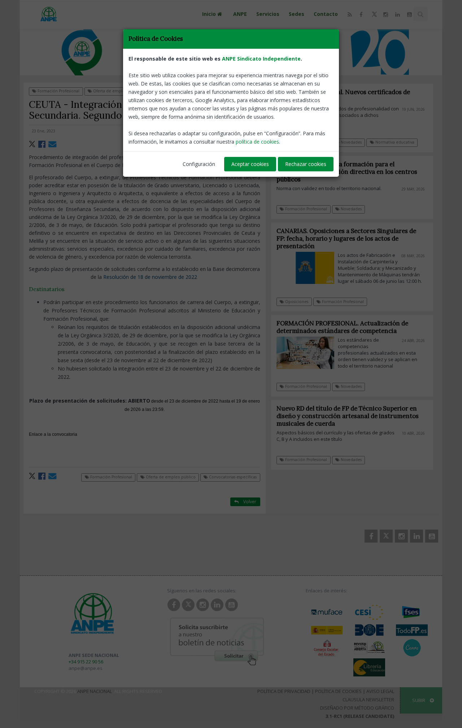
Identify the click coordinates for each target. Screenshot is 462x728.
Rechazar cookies (305, 164)
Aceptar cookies (250, 164)
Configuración (199, 164)
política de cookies (257, 141)
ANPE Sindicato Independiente (261, 58)
